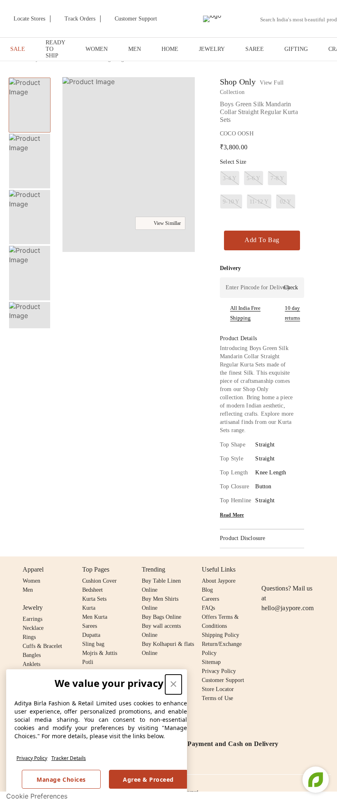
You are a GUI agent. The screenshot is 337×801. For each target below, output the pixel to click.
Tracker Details (68, 758)
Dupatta (91, 635)
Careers (210, 599)
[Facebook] (282, 569)
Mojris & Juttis (99, 653)
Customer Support (223, 680)
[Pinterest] (330, 569)
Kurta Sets (94, 599)
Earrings (32, 619)
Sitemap (211, 662)
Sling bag (93, 644)
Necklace (33, 628)
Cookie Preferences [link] (36, 796)
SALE (17, 49)
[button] (28, 320)
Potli (87, 662)
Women (31, 581)
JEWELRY (212, 49)
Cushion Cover (99, 581)
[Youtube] (314, 569)
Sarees (89, 626)
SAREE (254, 49)
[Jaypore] (212, 19)
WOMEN (96, 49)
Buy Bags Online (161, 617)
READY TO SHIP (55, 49)
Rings (29, 637)
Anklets (31, 664)
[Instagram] (266, 569)
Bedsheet (92, 590)
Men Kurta (94, 617)
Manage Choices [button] (61, 779)
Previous (29, 77)
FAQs (208, 608)
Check (291, 287)
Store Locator (218, 689)
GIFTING (296, 49)
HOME (170, 49)
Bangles (32, 655)
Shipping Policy (220, 635)
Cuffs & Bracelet (42, 646)
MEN (134, 49)
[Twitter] (297, 569)
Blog (207, 590)
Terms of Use (217, 698)
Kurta (88, 608)
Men (28, 590)
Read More (232, 515)
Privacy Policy (31, 758)
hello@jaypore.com (287, 607)
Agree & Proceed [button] (148, 779)
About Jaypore (218, 581)
